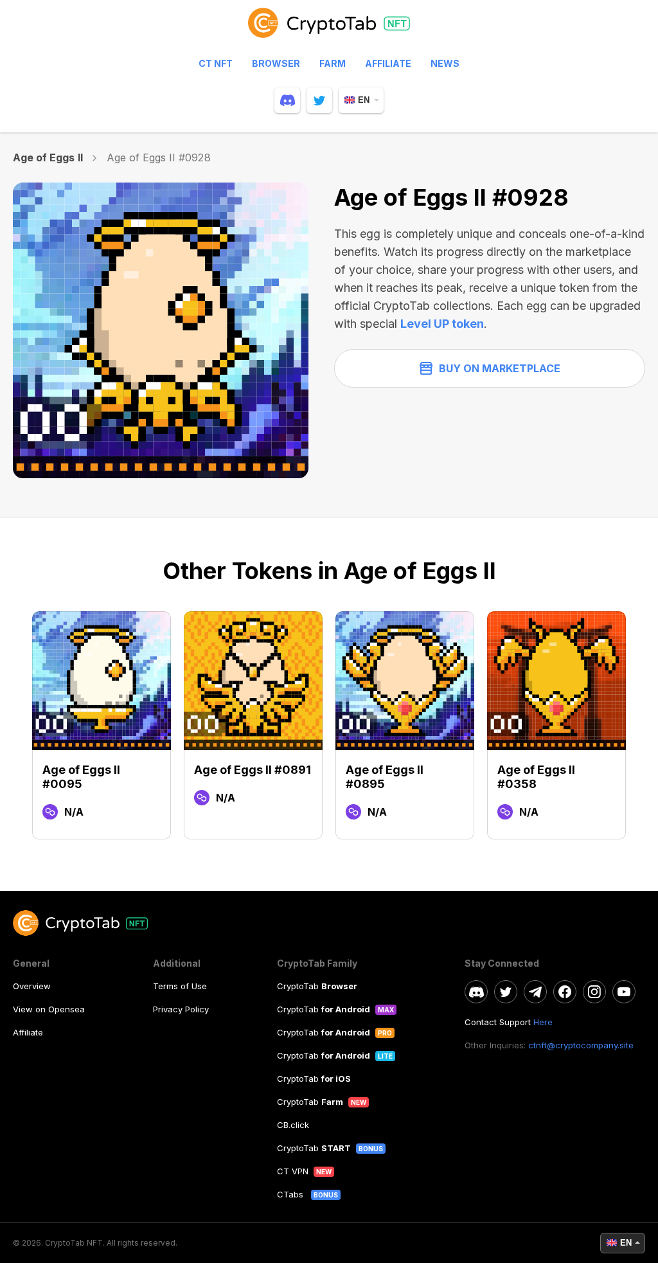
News (445, 63)
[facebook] (564, 991)
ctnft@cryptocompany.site (581, 1045)
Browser (276, 63)
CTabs (291, 1194)
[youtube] (624, 991)
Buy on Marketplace (499, 368)
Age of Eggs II (48, 157)
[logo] (329, 29)
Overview (32, 986)
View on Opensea (49, 1009)
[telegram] (535, 991)
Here (543, 1022)
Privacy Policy (181, 1009)
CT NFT (216, 63)
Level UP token (442, 323)
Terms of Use (180, 986)
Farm (332, 63)
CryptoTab (317, 986)
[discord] (287, 100)
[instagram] (594, 991)
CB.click (293, 1125)
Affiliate (388, 63)
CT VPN (292, 1171)
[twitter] (319, 100)
